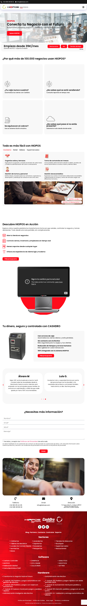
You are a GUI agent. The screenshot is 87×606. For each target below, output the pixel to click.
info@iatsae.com (43, 505)
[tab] (7, 150)
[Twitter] (43, 527)
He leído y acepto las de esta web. (26, 441)
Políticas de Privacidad (29, 441)
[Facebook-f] (39, 527)
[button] (3, 385)
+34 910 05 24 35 (15, 505)
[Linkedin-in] (47, 527)
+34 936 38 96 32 (15, 507)
